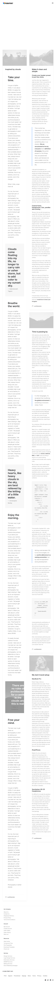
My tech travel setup (40, 675)
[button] (52, 3)
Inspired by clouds (13, 69)
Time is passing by (40, 332)
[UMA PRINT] (8, 3)
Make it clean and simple (39, 70)
